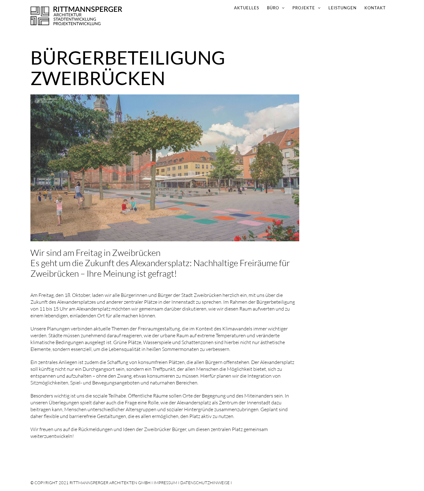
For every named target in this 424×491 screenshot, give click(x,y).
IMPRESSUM (165, 482)
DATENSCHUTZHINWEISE (205, 482)
